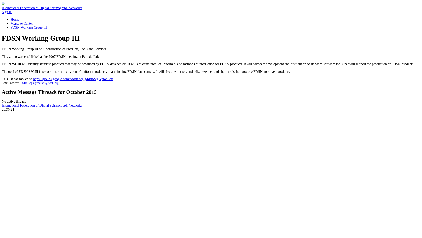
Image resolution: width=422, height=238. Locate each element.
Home (15, 19)
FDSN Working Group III (29, 27)
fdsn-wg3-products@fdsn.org (40, 83)
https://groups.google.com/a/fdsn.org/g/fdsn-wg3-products (73, 79)
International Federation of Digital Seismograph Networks (42, 105)
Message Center (22, 23)
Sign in (7, 12)
